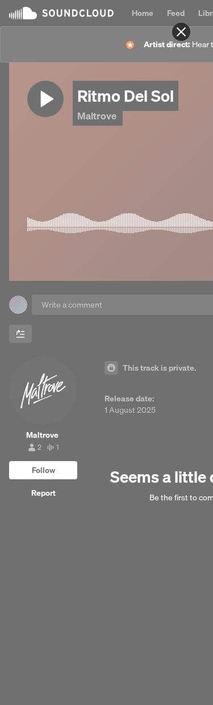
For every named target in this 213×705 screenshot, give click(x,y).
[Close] (181, 32)
